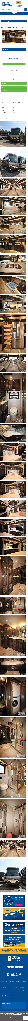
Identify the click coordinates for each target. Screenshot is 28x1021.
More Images (7, 49)
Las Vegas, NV (22, 987)
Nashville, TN (4, 995)
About (10, 983)
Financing (24, 981)
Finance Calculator (7, 87)
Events (20, 981)
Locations (13, 983)
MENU (13, 13)
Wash (17, 981)
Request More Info (7, 83)
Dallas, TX (14, 987)
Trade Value (6, 90)
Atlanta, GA (5, 987)
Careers (18, 983)
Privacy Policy (14, 1017)
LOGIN (19, 2)
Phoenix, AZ (13, 995)
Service (10, 981)
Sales (6, 981)
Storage (13, 981)
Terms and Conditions (5, 1017)
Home (3, 981)
